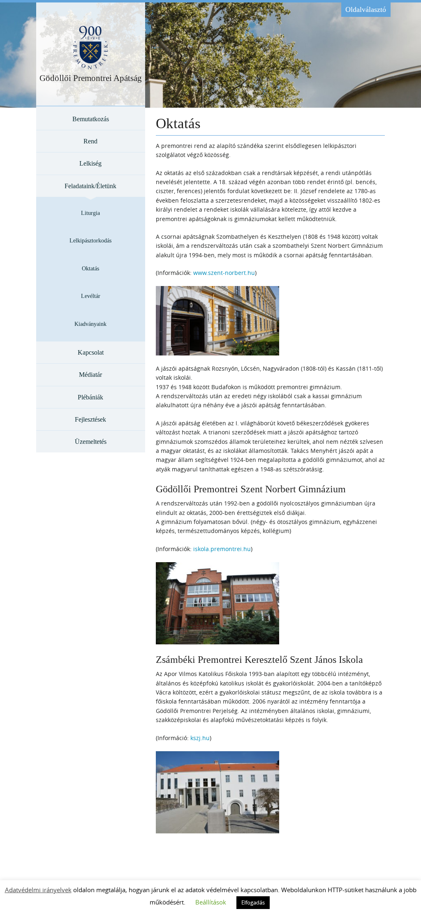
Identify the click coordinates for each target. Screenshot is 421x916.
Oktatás (90, 268)
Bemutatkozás (90, 118)
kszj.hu (200, 738)
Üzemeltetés (90, 441)
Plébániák (90, 397)
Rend (90, 141)
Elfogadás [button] (253, 902)
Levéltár (90, 296)
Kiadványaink (90, 324)
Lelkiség (90, 163)
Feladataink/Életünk (90, 185)
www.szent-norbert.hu (224, 273)
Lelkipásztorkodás (90, 241)
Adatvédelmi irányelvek (38, 890)
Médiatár (90, 374)
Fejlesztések (90, 419)
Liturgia (90, 213)
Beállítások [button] (210, 902)
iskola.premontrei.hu (222, 549)
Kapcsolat (91, 352)
